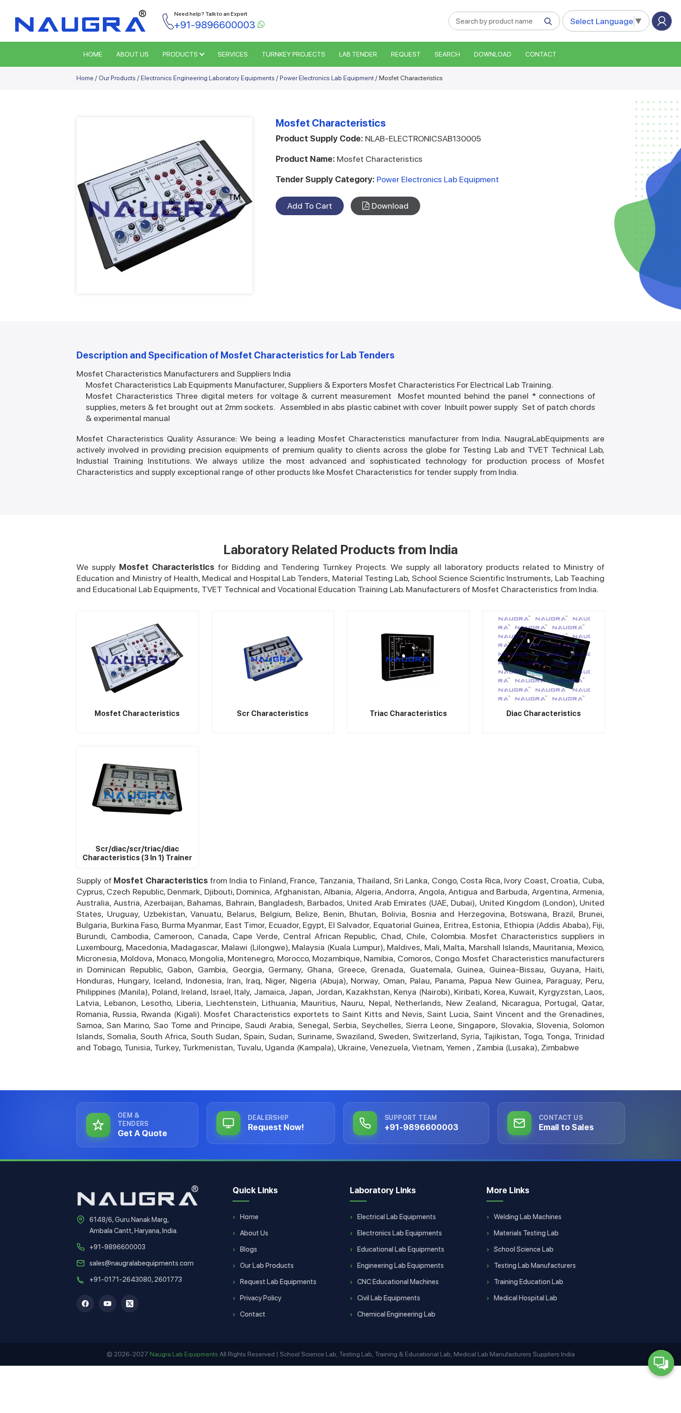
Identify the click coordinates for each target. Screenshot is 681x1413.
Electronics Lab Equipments (399, 1233)
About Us (254, 1233)
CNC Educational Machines (398, 1282)
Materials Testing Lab (526, 1233)
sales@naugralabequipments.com (141, 1263)
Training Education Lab (528, 1282)
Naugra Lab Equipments (184, 1354)
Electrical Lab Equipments (396, 1217)
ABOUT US (132, 54)
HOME (92, 54)
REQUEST (406, 54)
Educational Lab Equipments (400, 1249)
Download (492, 54)
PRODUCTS (180, 54)
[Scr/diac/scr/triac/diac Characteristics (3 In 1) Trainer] (137, 793)
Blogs (248, 1249)
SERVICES (233, 54)
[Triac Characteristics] (408, 658)
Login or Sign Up (662, 21)
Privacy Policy (260, 1298)
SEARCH (447, 54)
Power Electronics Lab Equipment (327, 78)
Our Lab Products (267, 1265)
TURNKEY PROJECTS (293, 54)
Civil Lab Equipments (388, 1298)
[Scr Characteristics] (273, 658)
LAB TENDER (358, 54)
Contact (540, 54)
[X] (130, 1303)
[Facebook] (85, 1303)
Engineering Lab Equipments (400, 1265)
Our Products (117, 78)
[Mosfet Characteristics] (137, 658)
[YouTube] (107, 1303)
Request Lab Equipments (278, 1282)
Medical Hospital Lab (525, 1298)
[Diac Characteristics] (544, 658)
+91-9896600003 (117, 1247)
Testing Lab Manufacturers (535, 1265)
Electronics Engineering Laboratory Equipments (208, 78)
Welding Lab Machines (527, 1217)
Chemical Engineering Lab (396, 1314)
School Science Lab (524, 1249)
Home (85, 78)
